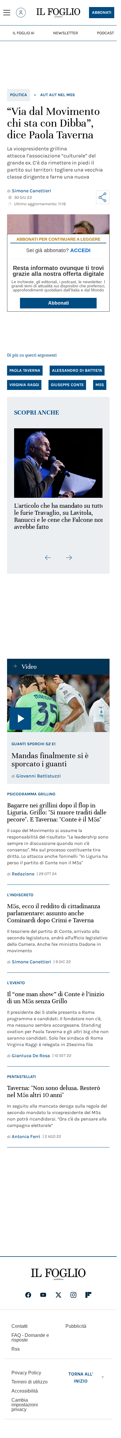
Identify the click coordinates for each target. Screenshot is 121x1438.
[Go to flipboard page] (88, 1295)
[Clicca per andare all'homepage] (58, 1274)
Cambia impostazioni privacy (24, 1405)
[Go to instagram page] (73, 1295)
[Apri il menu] (6, 12)
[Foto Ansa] (58, 700)
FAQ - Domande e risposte (30, 1337)
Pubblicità (75, 1326)
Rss (15, 1349)
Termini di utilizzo (29, 1381)
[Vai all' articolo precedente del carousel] (48, 554)
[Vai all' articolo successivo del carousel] (68, 554)
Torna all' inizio (80, 1377)
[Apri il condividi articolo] (103, 197)
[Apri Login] (21, 13)
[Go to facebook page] (28, 1295)
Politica (18, 94)
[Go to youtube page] (43, 1295)
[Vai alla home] (58, 13)
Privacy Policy (26, 1372)
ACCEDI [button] (80, 250)
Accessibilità (24, 1390)
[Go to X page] (58, 1295)
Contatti (19, 1326)
